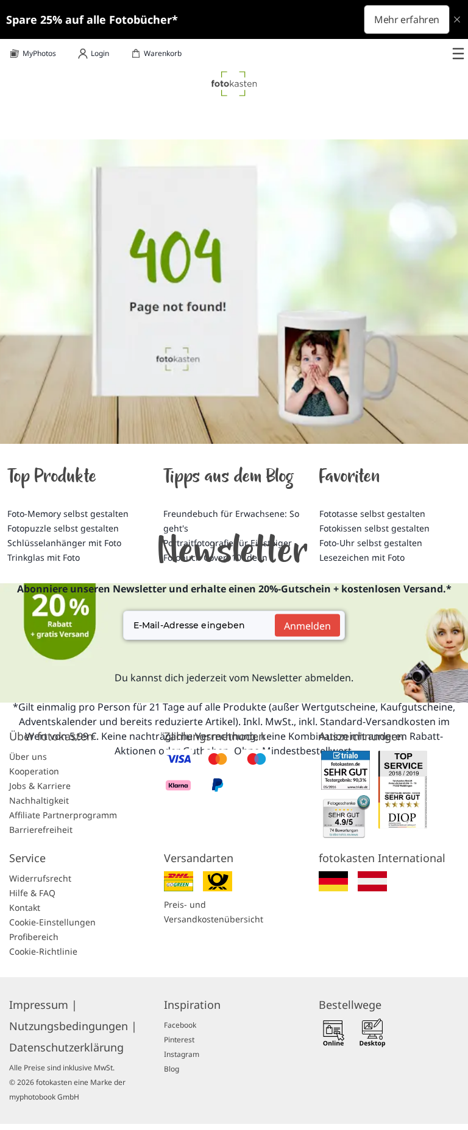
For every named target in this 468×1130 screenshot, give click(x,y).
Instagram (181, 1054)
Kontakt (24, 907)
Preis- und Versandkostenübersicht (213, 912)
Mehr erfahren (406, 19)
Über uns (28, 756)
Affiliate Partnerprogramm (63, 815)
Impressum (43, 1004)
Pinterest (179, 1039)
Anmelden (307, 625)
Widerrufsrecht (40, 878)
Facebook (180, 1025)
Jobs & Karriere (40, 785)
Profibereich (33, 936)
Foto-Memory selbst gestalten (68, 513)
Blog (171, 1069)
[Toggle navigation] (458, 53)
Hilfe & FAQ (32, 893)
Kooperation (34, 771)
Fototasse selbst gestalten (372, 513)
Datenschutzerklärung (66, 1047)
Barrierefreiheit (41, 829)
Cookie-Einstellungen (52, 922)
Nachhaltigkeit (39, 800)
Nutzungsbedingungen (73, 1026)
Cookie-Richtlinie (43, 951)
